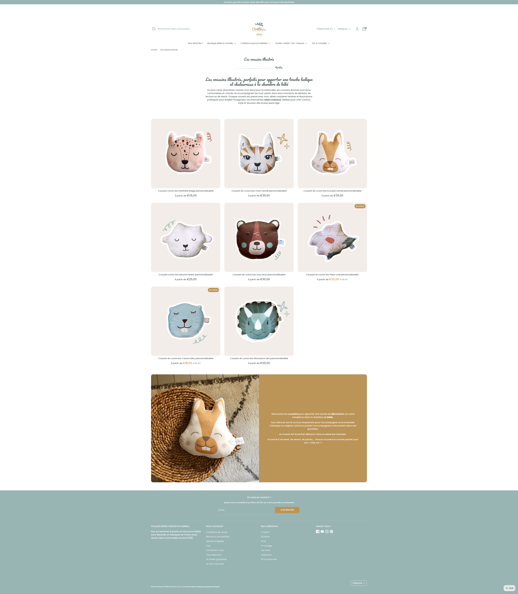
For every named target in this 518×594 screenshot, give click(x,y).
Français (342, 29)
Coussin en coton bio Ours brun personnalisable (259, 274)
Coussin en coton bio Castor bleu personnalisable (185, 358)
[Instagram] (326, 531)
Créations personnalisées (254, 43)
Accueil (154, 50)
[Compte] (357, 29)
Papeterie (266, 554)
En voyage (266, 545)
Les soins (265, 550)
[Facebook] (317, 531)
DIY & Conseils (319, 43)
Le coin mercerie (215, 563)
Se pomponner (269, 559)
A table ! (265, 532)
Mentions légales (215, 541)
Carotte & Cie (175, 587)
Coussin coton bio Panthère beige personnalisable (185, 190)
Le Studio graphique (216, 559)
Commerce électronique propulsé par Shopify (201, 587)
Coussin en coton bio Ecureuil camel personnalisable (332, 190)
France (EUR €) (325, 29)
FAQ (208, 545)
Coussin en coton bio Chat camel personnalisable (259, 190)
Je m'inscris (287, 509)
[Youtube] (322, 531)
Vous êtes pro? (214, 554)
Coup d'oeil (185, 183)
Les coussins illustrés (169, 50)
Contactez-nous (215, 550)
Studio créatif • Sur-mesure (290, 43)
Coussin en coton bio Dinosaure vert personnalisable (259, 358)
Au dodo (265, 536)
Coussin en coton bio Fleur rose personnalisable (332, 274)
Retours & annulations (217, 536)
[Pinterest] (331, 531)
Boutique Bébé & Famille (220, 43)
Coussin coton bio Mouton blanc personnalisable (186, 274)
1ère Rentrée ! (195, 43)
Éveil (263, 541)
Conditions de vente (216, 532)
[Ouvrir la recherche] (153, 28)
